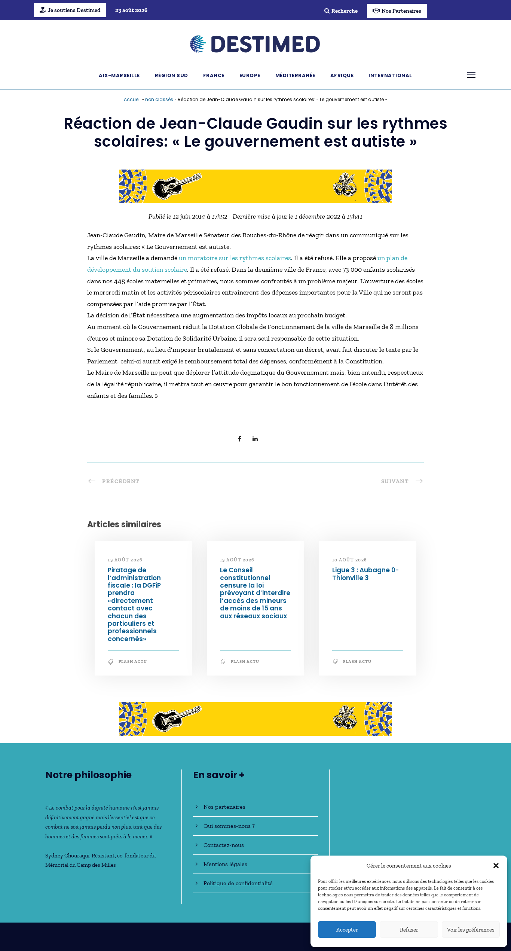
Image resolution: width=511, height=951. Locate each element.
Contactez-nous (224, 844)
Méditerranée (295, 75)
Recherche (344, 10)
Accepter (347, 929)
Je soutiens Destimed (74, 10)
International (390, 75)
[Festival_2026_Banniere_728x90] (255, 186)
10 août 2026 (349, 560)
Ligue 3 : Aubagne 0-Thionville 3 (365, 574)
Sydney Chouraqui (67, 855)
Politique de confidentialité (238, 883)
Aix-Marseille (119, 75)
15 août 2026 (125, 560)
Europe (249, 75)
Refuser (409, 929)
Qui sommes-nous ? (229, 825)
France (213, 75)
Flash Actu (133, 661)
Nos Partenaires (401, 10)
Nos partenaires (224, 806)
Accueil (132, 99)
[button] (496, 865)
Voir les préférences (471, 929)
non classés (159, 99)
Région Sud (171, 75)
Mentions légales (225, 864)
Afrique (342, 75)
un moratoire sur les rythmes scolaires (235, 258)
